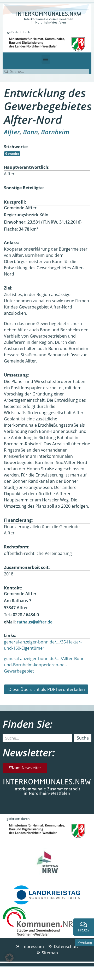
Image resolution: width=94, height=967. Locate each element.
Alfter (12, 131)
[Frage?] (84, 924)
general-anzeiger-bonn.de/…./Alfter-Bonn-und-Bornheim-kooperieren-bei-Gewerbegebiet (45, 665)
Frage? (83, 930)
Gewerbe (12, 153)
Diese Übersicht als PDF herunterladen (46, 689)
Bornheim (55, 131)
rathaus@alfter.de (34, 622)
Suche (83, 738)
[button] (46, 59)
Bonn (30, 131)
